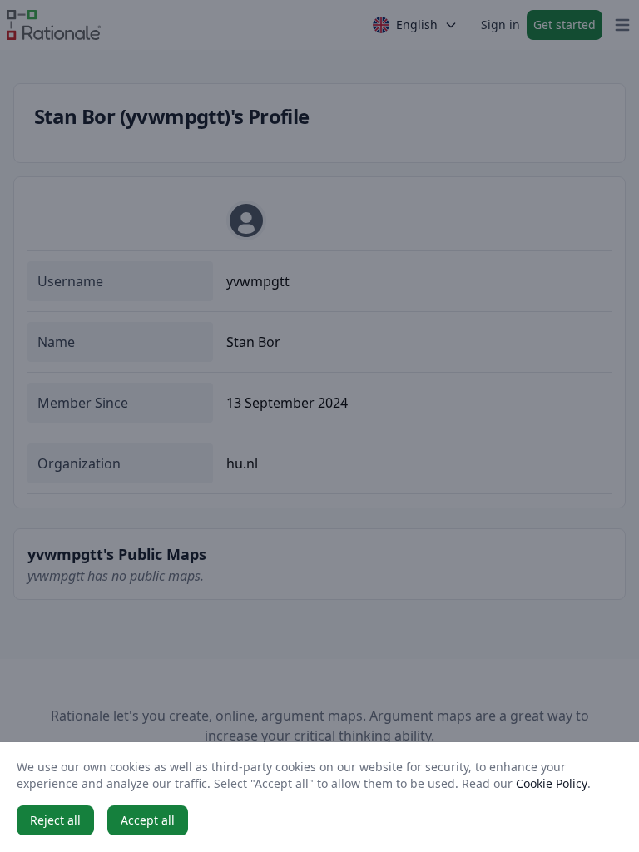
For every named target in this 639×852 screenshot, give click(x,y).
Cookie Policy (551, 783)
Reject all (55, 820)
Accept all (148, 820)
